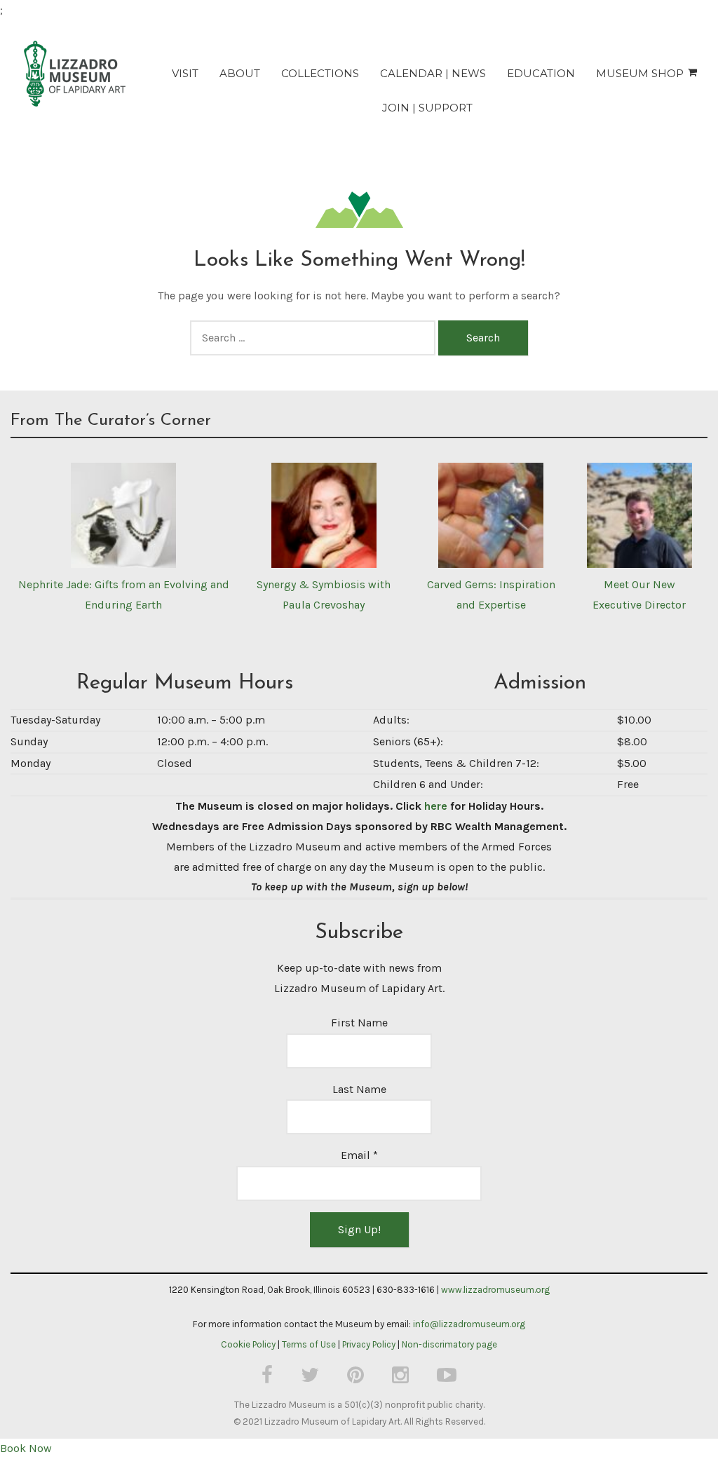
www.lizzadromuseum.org (495, 1289)
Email (359, 1155)
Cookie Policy (248, 1344)
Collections (320, 73)
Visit (185, 73)
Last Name (359, 1089)
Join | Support (427, 107)
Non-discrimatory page (449, 1344)
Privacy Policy (368, 1344)
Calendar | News (433, 73)
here (435, 806)
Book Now (26, 1448)
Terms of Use (309, 1344)
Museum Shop (640, 73)
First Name (359, 1022)
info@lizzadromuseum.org (469, 1324)
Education (541, 73)
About (239, 73)
